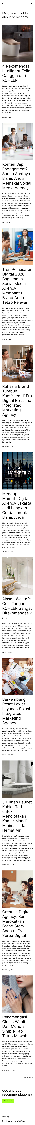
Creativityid (6, 4)
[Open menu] (32, 4)
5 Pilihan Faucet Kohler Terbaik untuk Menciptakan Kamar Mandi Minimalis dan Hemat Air (17, 816)
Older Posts (28, 1077)
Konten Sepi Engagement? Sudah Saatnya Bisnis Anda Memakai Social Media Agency (16, 176)
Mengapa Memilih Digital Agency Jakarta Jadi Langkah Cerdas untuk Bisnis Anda (16, 505)
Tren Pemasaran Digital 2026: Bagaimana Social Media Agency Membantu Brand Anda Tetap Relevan (17, 286)
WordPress (21, 1121)
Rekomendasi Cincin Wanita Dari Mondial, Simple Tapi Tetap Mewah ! (16, 1026)
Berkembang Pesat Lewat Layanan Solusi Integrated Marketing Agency (16, 711)
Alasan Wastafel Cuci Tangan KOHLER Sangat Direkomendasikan (17, 608)
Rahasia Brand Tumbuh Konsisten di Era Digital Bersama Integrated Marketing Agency (17, 400)
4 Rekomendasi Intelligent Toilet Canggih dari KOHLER (17, 73)
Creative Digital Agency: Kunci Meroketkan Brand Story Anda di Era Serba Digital (16, 924)
